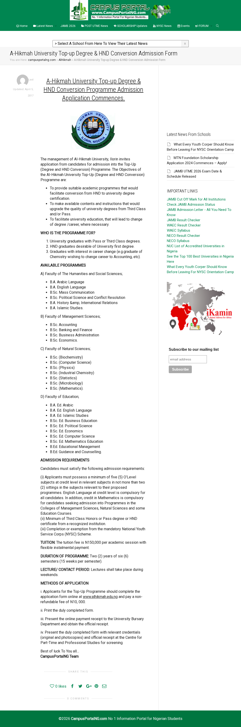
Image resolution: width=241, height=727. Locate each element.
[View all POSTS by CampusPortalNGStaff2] (22, 80)
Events (185, 26)
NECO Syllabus (178, 241)
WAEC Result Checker (184, 225)
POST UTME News (96, 26)
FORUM (203, 26)
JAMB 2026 (68, 26)
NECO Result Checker (183, 236)
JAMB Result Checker (183, 220)
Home (23, 26)
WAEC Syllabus (178, 230)
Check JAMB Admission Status (191, 204)
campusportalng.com (42, 60)
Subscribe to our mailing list (194, 349)
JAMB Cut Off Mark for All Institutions (196, 199)
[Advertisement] (200, 94)
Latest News (45, 26)
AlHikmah (65, 60)
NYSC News (164, 26)
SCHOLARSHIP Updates (131, 26)
